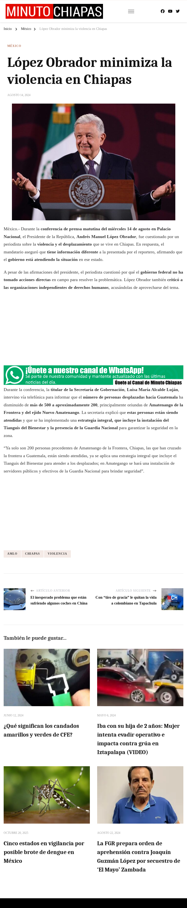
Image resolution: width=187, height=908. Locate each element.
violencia (57, 553)
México (14, 46)
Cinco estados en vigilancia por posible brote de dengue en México (44, 852)
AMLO (12, 553)
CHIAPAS (32, 553)
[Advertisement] (93, 330)
